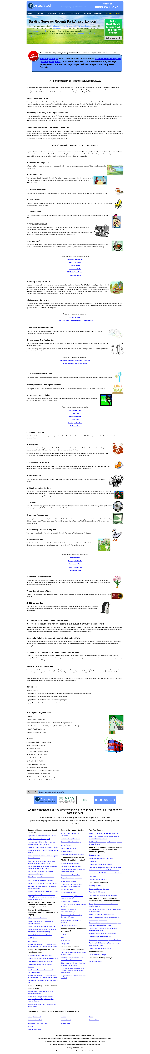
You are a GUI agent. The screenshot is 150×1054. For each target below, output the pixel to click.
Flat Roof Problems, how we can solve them (42, 926)
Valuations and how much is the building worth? (43, 891)
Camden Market (75, 265)
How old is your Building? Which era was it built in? (105, 873)
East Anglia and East (34, 1017)
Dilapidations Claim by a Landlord (71, 878)
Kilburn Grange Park (75, 567)
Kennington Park (75, 564)
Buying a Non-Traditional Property (100, 948)
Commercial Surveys (95, 961)
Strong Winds (65, 943)
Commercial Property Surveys (70, 839)
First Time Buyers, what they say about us (102, 933)
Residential (40, 13)
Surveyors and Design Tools (98, 879)
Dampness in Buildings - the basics (75, 363)
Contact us (98, 13)
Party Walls (92, 876)
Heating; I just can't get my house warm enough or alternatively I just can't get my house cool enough (41, 999)
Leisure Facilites (66, 845)
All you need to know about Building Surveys (42, 836)
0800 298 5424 (106, 7)
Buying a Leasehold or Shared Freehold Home (104, 833)
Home (30, 13)
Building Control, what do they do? (39, 839)
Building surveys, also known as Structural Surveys (75, 320)
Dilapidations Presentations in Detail (100, 864)
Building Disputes (50, 61)
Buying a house (75, 317)
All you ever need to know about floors (40, 955)
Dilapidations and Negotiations (70, 875)
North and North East (34, 1029)
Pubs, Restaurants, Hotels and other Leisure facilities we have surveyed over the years (72, 970)
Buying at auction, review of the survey (101, 914)
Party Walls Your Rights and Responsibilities (103, 895)
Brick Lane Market (75, 262)
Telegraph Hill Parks (75, 561)
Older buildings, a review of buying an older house (105, 940)
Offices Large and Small (68, 848)
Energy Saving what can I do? (70, 881)
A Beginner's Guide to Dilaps (70, 863)
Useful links (86, 13)
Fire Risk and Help (67, 889)
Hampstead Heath (75, 416)
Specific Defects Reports (108, 58)
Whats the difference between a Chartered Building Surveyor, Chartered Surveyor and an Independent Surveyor (42, 897)
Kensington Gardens (75, 423)
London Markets (66, 1020)
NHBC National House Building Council (40, 880)
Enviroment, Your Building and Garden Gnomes (43, 847)
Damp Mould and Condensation (71, 866)
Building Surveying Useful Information (101, 858)
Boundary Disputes (95, 885)
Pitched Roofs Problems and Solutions (40, 935)
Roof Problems (32, 938)
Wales (91, 1017)
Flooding (63, 934)
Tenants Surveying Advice (69, 925)
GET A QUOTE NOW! (113, 13)
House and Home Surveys (97, 954)
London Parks (65, 1023)
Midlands (30, 1026)
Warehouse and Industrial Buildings (72, 854)
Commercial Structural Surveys (71, 842)
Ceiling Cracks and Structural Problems (40, 961)
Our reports (63, 13)
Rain (62, 937)
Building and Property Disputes (99, 889)
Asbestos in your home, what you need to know (43, 958)
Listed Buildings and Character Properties (75, 360)
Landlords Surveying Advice (70, 901)
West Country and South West (37, 1023)
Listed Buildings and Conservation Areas (41, 877)
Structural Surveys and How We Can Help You (42, 883)
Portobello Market (75, 275)
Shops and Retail (66, 851)
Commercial (52, 13)
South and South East (35, 1020)
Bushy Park (75, 413)
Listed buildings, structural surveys (100, 936)
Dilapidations (93, 861)
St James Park (75, 426)
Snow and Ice (65, 940)
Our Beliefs (75, 13)
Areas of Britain (94, 1020)
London (63, 1017)
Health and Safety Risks (68, 892)
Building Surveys (49, 58)
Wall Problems (32, 941)
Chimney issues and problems (37, 918)
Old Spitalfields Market (75, 272)
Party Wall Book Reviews (97, 892)
